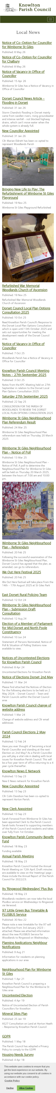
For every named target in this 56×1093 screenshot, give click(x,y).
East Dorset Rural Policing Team (24, 595)
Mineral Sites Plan (14, 1014)
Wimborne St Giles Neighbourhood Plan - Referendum (26, 545)
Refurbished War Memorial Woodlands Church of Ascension (24, 288)
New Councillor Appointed (20, 131)
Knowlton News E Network (21, 771)
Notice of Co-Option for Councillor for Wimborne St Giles (27, 45)
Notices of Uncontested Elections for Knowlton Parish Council (26, 660)
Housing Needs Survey (18, 1055)
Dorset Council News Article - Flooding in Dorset (23, 100)
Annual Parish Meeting (18, 856)
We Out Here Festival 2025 (21, 572)
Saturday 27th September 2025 (25, 396)
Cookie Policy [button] (12, 1081)
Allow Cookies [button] (26, 1088)
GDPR (6, 1036)
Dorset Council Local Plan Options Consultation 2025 (26, 310)
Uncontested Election (17, 995)
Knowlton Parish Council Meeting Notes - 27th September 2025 (25, 373)
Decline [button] (9, 1088)
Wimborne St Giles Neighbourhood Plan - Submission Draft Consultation (26, 609)
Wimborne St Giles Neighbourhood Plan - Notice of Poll (26, 450)
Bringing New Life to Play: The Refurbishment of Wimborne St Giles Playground (28, 193)
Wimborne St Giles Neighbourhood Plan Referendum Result (26, 420)
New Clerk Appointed (17, 809)
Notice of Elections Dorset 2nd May (27, 677)
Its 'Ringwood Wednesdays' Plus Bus (27, 889)
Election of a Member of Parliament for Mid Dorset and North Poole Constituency (27, 628)
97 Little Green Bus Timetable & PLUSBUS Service (25, 912)
